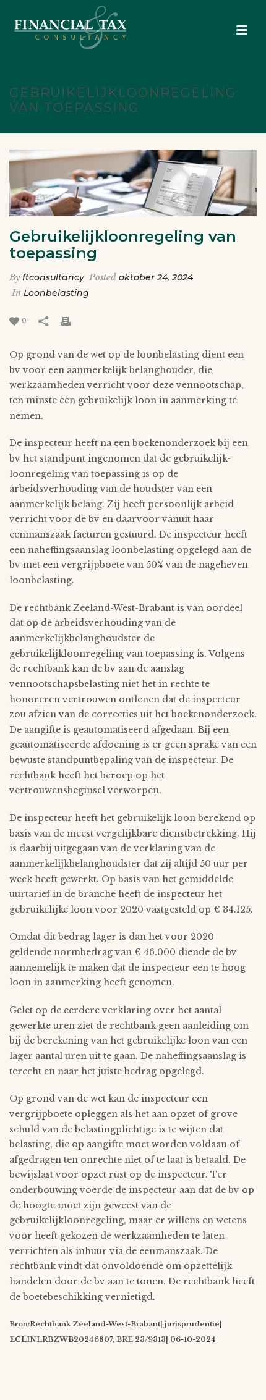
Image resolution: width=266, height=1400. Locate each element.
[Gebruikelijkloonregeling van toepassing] (133, 183)
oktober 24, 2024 (156, 277)
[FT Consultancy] (58, 28)
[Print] (72, 320)
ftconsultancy (53, 277)
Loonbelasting (56, 292)
